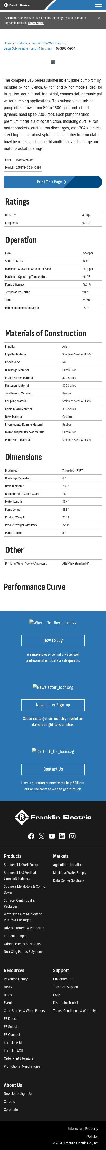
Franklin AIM (13, 1042)
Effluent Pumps (14, 936)
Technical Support (65, 987)
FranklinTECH (13, 1050)
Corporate (11, 1109)
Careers (9, 1101)
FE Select (10, 1026)
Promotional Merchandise (22, 1066)
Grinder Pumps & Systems (22, 944)
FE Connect (12, 1034)
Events (8, 1002)
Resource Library (16, 979)
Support (61, 970)
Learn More (36, 22)
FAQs (57, 995)
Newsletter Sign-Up (18, 1093)
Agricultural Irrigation (68, 864)
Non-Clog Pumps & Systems (23, 951)
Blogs (8, 995)
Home (7, 42)
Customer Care (63, 979)
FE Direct (10, 1018)
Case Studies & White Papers (24, 1010)
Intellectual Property (83, 1128)
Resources (14, 970)
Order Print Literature (18, 1058)
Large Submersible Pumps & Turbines (28, 48)
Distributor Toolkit (65, 1002)
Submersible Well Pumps (48, 42)
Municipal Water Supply (69, 872)
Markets (61, 856)
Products (21, 42)
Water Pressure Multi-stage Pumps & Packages (23, 917)
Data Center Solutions (68, 880)
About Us (13, 1085)
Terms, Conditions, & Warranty (74, 1010)
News (8, 987)
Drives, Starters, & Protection (24, 928)
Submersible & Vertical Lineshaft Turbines (20, 875)
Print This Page (50, 182)
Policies (92, 1136)
